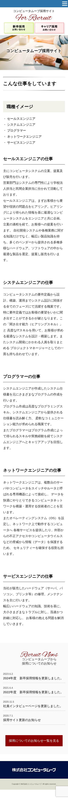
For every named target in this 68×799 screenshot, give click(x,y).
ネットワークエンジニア (24, 136)
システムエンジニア (21, 124)
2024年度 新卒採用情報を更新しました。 (33, 678)
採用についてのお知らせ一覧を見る (34, 740)
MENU (8, 4)
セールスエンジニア (21, 118)
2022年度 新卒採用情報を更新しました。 (33, 692)
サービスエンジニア (21, 142)
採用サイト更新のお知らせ (22, 720)
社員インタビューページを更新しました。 (33, 706)
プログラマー (16, 130)
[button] (64, 3)
